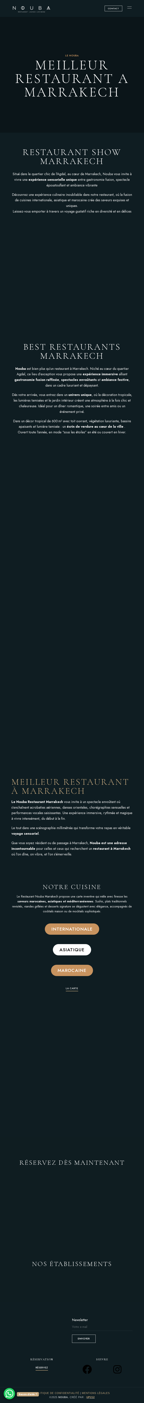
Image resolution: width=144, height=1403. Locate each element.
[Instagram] (117, 1369)
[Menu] (129, 7)
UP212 (90, 1397)
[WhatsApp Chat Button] (9, 1393)
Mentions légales (96, 1393)
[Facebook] (87, 1369)
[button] (113, 8)
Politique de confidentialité (56, 1393)
